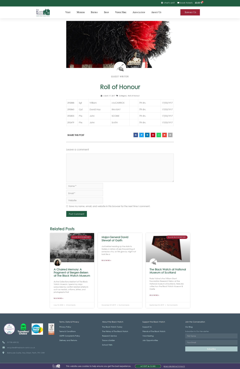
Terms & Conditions (67, 331)
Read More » (58, 298)
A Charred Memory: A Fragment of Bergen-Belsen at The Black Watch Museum (72, 272)
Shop (106, 12)
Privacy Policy (65, 327)
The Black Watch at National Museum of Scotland (168, 271)
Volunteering (148, 336)
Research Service (109, 336)
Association (138, 12)
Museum (81, 12)
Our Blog (188, 327)
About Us (156, 12)
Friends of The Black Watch (153, 331)
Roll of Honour (134, 96)
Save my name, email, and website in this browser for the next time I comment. (109, 206)
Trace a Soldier (108, 340)
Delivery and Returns (68, 340)
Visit (67, 12)
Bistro (94, 12)
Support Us (147, 327)
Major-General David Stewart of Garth (115, 239)
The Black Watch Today (112, 327)
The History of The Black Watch (115, 331)
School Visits (107, 345)
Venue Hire (120, 12)
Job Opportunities (150, 340)
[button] (136, 135)
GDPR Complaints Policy (69, 336)
